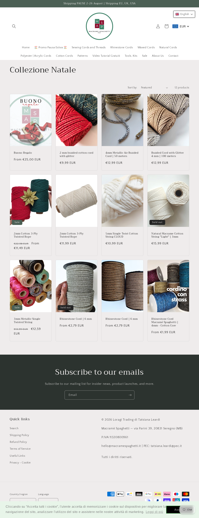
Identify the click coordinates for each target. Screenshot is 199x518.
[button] (14, 26)
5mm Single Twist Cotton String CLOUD (122, 235)
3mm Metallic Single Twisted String (27, 320)
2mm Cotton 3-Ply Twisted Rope (26, 235)
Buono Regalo (23, 153)
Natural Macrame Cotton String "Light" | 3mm (167, 235)
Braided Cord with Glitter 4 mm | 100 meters (167, 154)
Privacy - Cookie (20, 462)
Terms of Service (20, 448)
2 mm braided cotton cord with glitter (76, 154)
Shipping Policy (19, 435)
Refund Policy (18, 442)
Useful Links (17, 455)
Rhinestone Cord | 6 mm (76, 319)
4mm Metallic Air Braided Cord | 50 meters (122, 154)
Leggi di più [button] (154, 512)
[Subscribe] (130, 395)
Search (14, 428)
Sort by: (132, 87)
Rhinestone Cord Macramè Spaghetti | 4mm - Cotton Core (164, 322)
